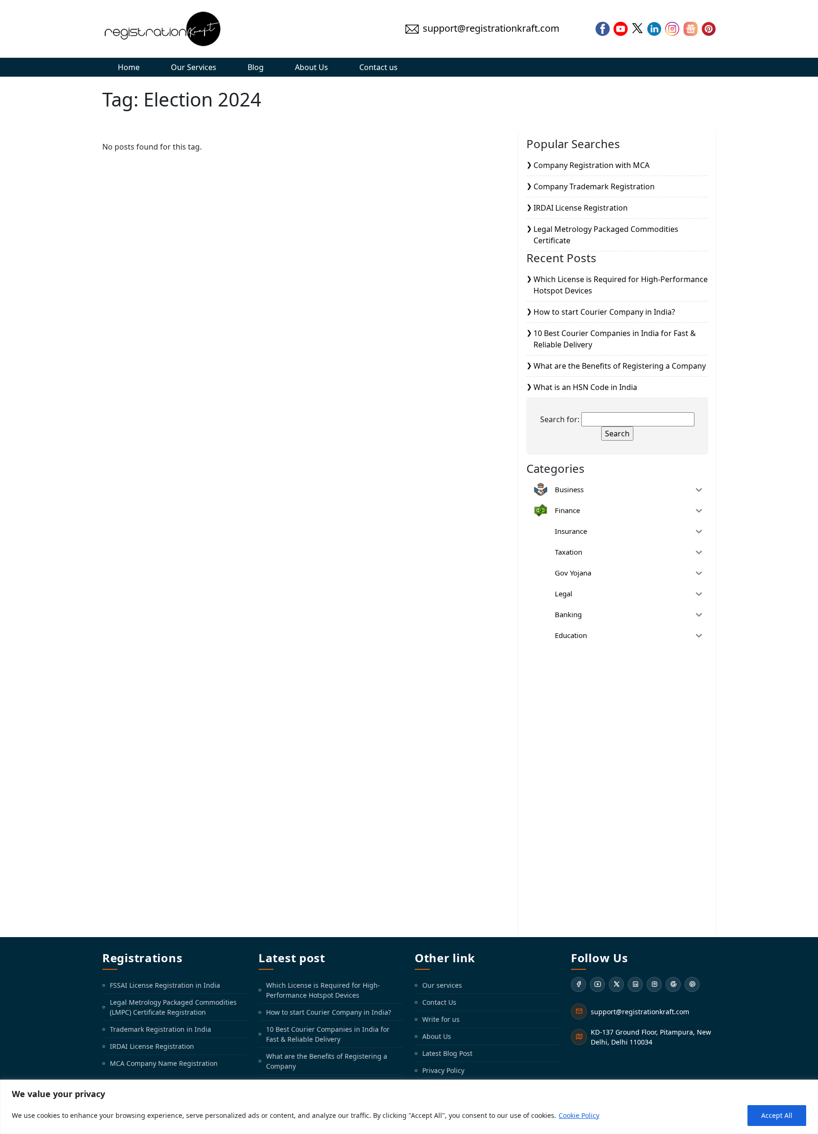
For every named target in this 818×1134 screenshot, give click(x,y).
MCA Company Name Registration (164, 1063)
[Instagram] (654, 984)
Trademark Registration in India (160, 1029)
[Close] (808, 1087)
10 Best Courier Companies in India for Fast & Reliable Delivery (328, 1034)
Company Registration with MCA (591, 165)
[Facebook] (578, 984)
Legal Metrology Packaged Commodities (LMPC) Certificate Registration (173, 1007)
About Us (311, 67)
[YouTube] (597, 984)
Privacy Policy (443, 1070)
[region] (409, 1107)
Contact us (378, 67)
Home (129, 67)
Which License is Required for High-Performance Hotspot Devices (323, 990)
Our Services (193, 67)
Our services (442, 985)
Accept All (776, 1115)
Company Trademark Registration (594, 186)
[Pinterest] (692, 984)
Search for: (559, 419)
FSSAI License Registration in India (165, 985)
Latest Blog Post (447, 1053)
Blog (256, 67)
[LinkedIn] (635, 984)
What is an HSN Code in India (585, 387)
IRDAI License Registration (580, 208)
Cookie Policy (579, 1115)
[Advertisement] (617, 788)
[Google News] (673, 984)
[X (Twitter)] (616, 984)
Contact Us (439, 1002)
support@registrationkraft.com (640, 1011)
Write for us (441, 1019)
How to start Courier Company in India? (604, 312)
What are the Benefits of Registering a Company (619, 366)
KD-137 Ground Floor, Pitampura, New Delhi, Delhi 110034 (651, 1037)
